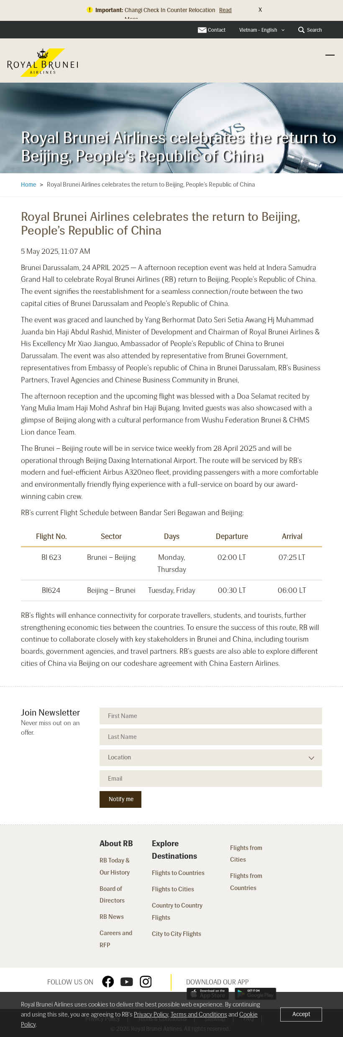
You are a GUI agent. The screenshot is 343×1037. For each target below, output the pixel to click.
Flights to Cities (173, 889)
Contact (216, 30)
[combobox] (262, 30)
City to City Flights (177, 934)
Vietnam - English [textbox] (258, 30)
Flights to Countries (178, 873)
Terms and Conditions (199, 1014)
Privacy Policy (151, 1014)
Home (28, 184)
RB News (112, 917)
